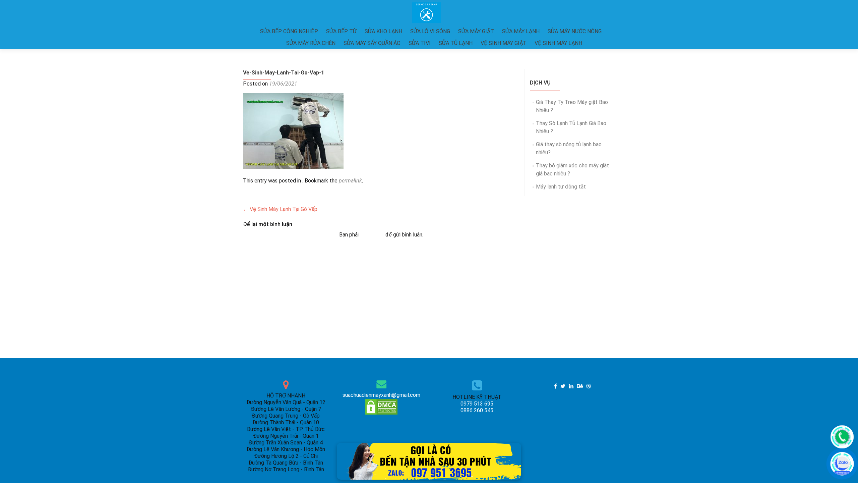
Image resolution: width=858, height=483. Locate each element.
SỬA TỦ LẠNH (456, 43)
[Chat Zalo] (842, 464)
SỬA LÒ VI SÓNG (430, 31)
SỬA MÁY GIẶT (476, 31)
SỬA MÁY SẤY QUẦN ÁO (372, 43)
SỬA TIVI (420, 43)
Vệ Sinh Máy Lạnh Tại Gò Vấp (280, 209)
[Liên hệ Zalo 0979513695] (429, 461)
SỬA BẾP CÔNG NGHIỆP (289, 31)
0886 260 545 (477, 410)
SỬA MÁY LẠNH (521, 31)
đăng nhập (372, 234)
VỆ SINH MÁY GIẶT (504, 43)
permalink (350, 180)
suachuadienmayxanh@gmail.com (381, 395)
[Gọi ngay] (842, 437)
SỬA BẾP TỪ (341, 31)
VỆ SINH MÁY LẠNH (558, 43)
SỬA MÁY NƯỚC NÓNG (575, 31)
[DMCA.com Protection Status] (381, 406)
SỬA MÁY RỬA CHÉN (310, 43)
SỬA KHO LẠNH (383, 31)
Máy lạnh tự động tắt (561, 186)
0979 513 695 (477, 403)
